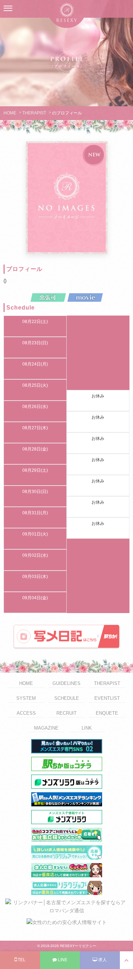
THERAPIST (34, 112)
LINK (87, 728)
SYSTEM (26, 698)
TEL (21, 959)
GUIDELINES (66, 683)
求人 (102, 959)
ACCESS (26, 713)
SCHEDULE (66, 698)
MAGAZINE (46, 728)
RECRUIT (66, 713)
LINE (62, 959)
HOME (10, 112)
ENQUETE (107, 713)
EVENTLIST (107, 698)
